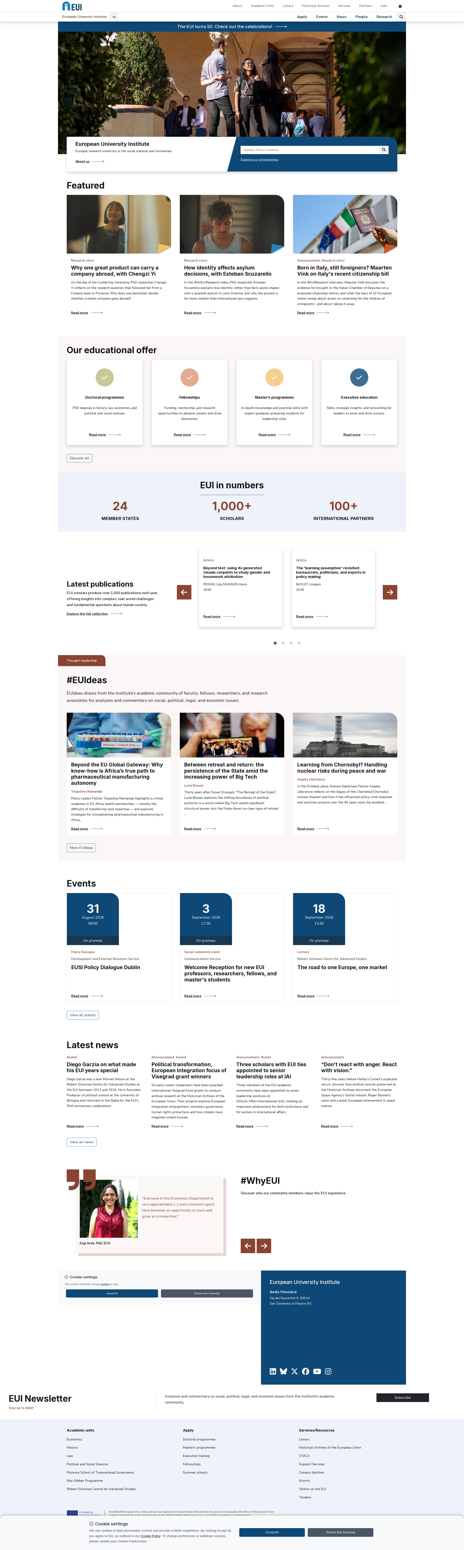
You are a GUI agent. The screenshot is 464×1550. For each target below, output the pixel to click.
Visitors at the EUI (312, 1489)
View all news (81, 1142)
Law (70, 1456)
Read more (121, 312)
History (72, 1447)
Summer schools (195, 1472)
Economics (74, 1439)
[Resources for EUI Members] (399, 6)
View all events (83, 1015)
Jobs (384, 6)
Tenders (305, 1497)
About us (82, 161)
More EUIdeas (81, 847)
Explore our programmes (259, 159)
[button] (275, 643)
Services (344, 6)
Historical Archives (316, 6)
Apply (302, 16)
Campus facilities (311, 1472)
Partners (365, 6)
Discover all (79, 458)
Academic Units (262, 6)
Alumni (304, 1480)
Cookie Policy (150, 1536)
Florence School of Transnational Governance (100, 1472)
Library (288, 6)
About (237, 6)
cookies (105, 1284)
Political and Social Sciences (87, 1464)
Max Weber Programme (85, 1480)
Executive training (196, 1456)
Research (384, 16)
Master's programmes (199, 1447)
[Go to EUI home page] (72, 6)
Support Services (312, 1464)
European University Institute (84, 16)
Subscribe (403, 1397)
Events (322, 16)
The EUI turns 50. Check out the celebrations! (224, 26)
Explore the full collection (87, 613)
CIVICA (304, 1456)
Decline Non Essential (340, 1532)
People (361, 16)
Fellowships (192, 1464)
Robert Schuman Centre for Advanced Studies (101, 1489)
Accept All (272, 1532)
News (342, 16)
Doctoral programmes (199, 1439)
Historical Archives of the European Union (330, 1447)
